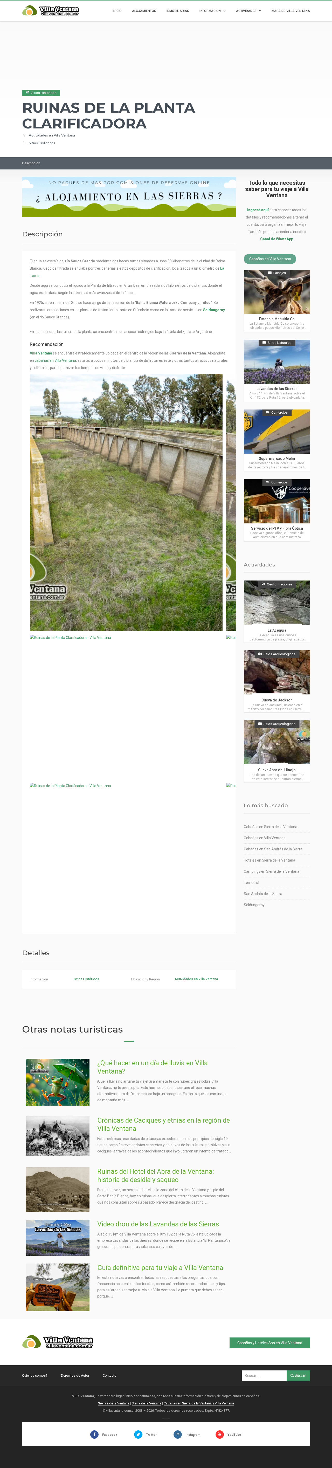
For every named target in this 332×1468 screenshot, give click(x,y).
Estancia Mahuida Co (277, 319)
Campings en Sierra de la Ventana (271, 871)
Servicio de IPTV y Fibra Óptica (277, 528)
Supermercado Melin (277, 458)
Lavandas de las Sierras (277, 389)
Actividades (246, 11)
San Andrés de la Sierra (263, 894)
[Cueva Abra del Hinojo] (277, 751)
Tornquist (251, 882)
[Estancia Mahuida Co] (277, 301)
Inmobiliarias (178, 11)
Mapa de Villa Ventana (291, 11)
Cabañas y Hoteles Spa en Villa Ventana (269, 1343)
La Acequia (277, 630)
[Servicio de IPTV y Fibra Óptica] (277, 510)
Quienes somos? (34, 1375)
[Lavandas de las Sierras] (277, 371)
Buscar (300, 1375)
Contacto (109, 1375)
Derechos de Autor (75, 1375)
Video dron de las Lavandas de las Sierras (158, 1224)
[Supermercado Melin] (277, 440)
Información (210, 11)
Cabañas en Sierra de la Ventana (270, 827)
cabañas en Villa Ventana (55, 360)
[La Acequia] (277, 612)
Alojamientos (144, 11)
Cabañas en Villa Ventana (270, 259)
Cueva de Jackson (277, 700)
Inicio (117, 11)
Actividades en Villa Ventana (52, 135)
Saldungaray (214, 310)
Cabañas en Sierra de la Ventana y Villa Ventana (199, 1403)
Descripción (31, 163)
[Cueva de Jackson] (277, 681)
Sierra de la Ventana (146, 1403)
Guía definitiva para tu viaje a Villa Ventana (160, 1268)
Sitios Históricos (42, 143)
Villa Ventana (41, 353)
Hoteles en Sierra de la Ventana (269, 860)
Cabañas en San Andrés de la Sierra (273, 849)
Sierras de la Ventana (113, 1403)
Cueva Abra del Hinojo (277, 770)
